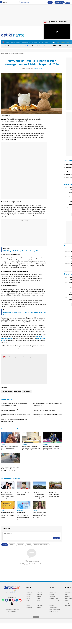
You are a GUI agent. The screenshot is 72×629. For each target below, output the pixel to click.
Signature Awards (54, 598)
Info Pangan (46, 45)
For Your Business (8, 45)
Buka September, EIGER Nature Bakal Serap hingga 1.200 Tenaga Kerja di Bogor (39, 495)
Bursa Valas (67, 45)
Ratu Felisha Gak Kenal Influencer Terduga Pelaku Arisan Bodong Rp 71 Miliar (39, 515)
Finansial (25, 42)
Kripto (53, 42)
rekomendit (52, 614)
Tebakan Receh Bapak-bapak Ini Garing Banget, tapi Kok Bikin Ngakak (8, 515)
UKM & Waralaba (57, 45)
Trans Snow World (54, 600)
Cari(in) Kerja (26, 45)
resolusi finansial (7, 391)
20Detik (38, 600)
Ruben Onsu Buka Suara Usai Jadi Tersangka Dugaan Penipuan (9, 448)
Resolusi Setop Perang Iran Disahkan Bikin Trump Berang (15, 415)
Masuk (68, 2)
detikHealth (39, 594)
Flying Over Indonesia (55, 609)
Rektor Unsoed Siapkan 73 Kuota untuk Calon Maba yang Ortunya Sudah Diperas (31, 448)
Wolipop (39, 596)
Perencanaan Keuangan (17, 53)
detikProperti (29, 607)
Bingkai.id (52, 605)
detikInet (28, 596)
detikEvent (52, 596)
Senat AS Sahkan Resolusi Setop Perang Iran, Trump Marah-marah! (14, 420)
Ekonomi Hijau (36, 45)
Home (7, 42)
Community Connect (55, 616)
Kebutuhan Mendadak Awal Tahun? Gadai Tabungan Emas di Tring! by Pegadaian (45, 409)
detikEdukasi (29, 592)
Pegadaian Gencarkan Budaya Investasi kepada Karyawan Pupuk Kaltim (15, 409)
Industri (47, 42)
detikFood (39, 592)
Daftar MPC (59, 2)
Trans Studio (53, 603)
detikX (38, 598)
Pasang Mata (53, 592)
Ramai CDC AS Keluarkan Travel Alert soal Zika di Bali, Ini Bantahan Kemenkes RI (23, 516)
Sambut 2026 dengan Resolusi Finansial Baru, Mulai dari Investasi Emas (14, 404)
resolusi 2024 (27, 391)
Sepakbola (28, 603)
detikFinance (5, 53)
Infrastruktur (33, 42)
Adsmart (18, 45)
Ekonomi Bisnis (16, 42)
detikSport (28, 600)
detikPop (39, 607)
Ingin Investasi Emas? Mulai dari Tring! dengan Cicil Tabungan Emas (47, 404)
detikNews (28, 590)
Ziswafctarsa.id (53, 607)
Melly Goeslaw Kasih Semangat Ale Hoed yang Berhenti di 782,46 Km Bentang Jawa (10, 468)
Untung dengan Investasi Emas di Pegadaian (21, 357)
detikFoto (39, 603)
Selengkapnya (57, 428)
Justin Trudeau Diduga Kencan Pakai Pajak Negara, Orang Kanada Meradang (7, 495)
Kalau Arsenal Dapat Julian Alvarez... (23, 493)
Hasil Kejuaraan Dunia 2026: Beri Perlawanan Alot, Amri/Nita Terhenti (52, 448)
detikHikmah (40, 605)
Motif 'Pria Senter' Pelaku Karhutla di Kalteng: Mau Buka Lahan (54, 495)
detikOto (28, 605)
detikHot (28, 598)
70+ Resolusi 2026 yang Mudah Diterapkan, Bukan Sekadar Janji (47, 415)
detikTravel (39, 590)
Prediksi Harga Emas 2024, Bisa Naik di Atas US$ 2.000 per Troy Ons (24, 313)
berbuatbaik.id (53, 590)
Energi (41, 42)
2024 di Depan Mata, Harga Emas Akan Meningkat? (20, 251)
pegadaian (17, 391)
